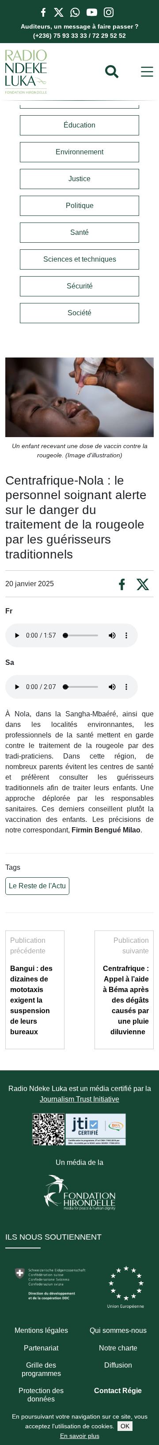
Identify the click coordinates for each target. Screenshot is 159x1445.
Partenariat (41, 1348)
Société (79, 313)
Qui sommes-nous (118, 1330)
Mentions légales (41, 1330)
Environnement (79, 152)
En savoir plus (79, 1435)
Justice (79, 178)
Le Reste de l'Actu (37, 886)
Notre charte (118, 1348)
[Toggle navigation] (147, 72)
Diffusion (118, 1365)
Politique (80, 205)
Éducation (79, 125)
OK (125, 1426)
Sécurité (80, 286)
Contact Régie (118, 1390)
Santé (79, 232)
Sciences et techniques (79, 259)
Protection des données (41, 1395)
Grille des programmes (41, 1369)
